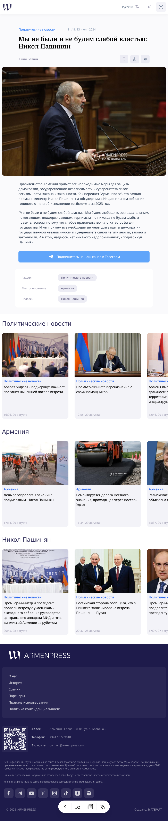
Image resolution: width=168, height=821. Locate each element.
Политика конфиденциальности (34, 709)
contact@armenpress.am (67, 745)
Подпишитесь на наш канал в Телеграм (88, 257)
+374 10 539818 (60, 737)
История (15, 682)
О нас (13, 676)
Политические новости (77, 277)
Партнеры (17, 696)
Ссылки (14, 689)
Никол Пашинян (72, 299)
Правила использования (28, 702)
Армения (67, 288)
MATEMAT (155, 809)
